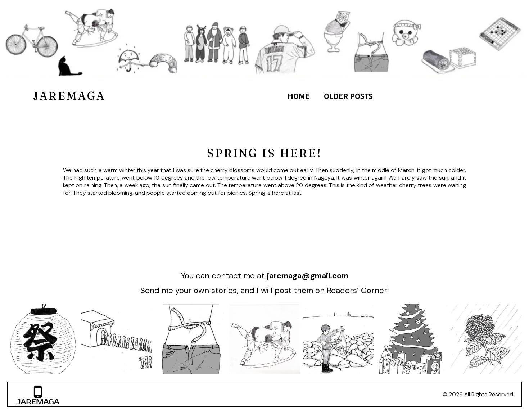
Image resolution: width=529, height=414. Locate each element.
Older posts (348, 96)
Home (298, 96)
